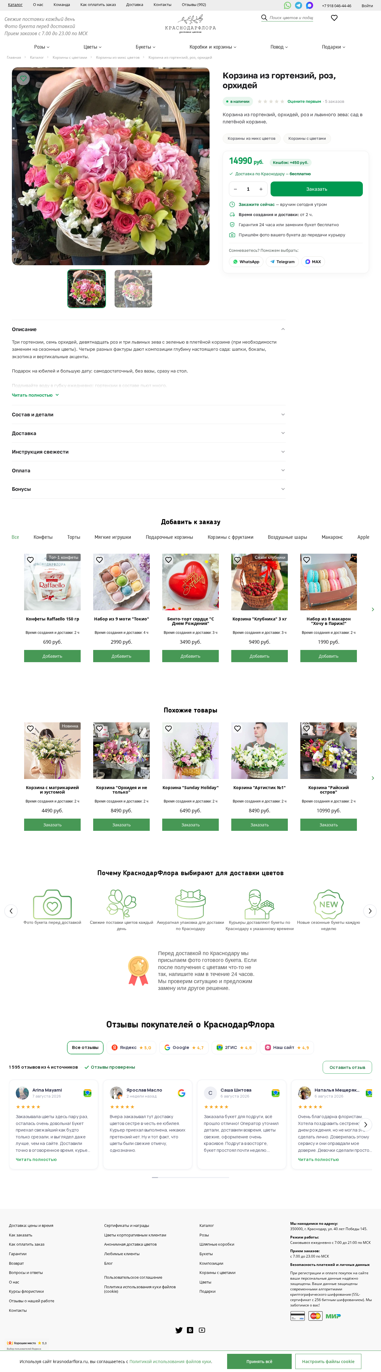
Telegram (286, 261)
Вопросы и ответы (26, 1272)
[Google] (181, 1093)
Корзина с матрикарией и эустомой (52, 790)
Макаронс (332, 537)
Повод (277, 47)
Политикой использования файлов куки (170, 1361)
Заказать (52, 825)
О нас (38, 4)
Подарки (331, 47)
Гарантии (17, 1254)
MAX (316, 261)
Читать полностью (32, 395)
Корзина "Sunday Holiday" (191, 787)
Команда (62, 4)
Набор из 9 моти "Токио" (121, 619)
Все (15, 537)
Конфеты (43, 537)
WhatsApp (249, 261)
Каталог (15, 4)
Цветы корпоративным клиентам (135, 1235)
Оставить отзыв (347, 1067)
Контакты (162, 4)
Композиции (211, 1263)
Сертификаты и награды (126, 1225)
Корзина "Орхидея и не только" (121, 790)
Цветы (90, 47)
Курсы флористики (26, 1291)
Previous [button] (10, 608)
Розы (39, 47)
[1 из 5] (259, 101)
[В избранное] (23, 78)
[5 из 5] (282, 101)
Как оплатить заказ (98, 4)
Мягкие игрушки (113, 537)
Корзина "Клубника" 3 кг (259, 619)
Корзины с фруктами (231, 537)
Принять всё (259, 1361)
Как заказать (20, 1235)
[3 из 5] (271, 101)
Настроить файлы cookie (328, 1361)
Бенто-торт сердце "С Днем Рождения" (190, 621)
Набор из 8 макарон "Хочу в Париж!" (329, 621)
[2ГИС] (87, 1093)
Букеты (143, 47)
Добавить (52, 656)
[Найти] (264, 18)
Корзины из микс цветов (251, 138)
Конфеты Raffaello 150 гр (52, 619)
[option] (111, 166)
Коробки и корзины (211, 47)
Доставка (134, 4)
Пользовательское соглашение (133, 1277)
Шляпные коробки (216, 1244)
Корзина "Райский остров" (328, 790)
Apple (363, 537)
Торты (73, 537)
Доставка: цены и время (31, 1225)
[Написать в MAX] (309, 5)
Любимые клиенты (122, 1254)
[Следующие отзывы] (365, 1124)
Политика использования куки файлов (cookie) (140, 1289)
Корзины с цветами (307, 138)
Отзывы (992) (194, 4)
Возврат (16, 1263)
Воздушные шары (287, 537)
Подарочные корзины (169, 537)
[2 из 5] (265, 101)
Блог (108, 1263)
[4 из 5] (276, 101)
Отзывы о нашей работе (31, 1301)
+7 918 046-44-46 (336, 5)
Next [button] (370, 608)
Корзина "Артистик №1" (259, 787)
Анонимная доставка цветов (130, 1244)
